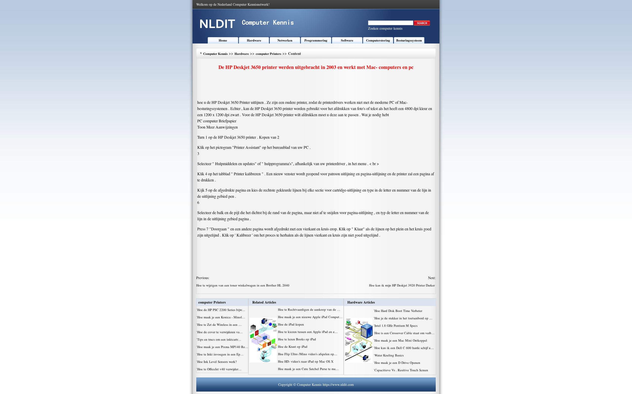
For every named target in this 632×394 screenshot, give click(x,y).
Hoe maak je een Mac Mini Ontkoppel (401, 340)
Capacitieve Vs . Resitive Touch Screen (402, 370)
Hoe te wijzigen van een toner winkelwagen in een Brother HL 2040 (243, 285)
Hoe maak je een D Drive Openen (398, 362)
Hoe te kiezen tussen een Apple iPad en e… (308, 331)
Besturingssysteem (409, 40)
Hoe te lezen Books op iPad (297, 339)
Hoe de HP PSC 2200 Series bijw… (221, 309)
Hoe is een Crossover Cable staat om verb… (404, 333)
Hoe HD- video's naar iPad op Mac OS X (306, 361)
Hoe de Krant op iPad (293, 346)
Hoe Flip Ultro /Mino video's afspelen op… (307, 354)
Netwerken (284, 40)
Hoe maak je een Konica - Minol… (221, 317)
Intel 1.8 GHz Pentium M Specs (396, 325)
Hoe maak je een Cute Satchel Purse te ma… (308, 369)
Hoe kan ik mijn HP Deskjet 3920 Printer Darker (402, 285)
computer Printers (268, 53)
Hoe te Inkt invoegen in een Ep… (220, 354)
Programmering (315, 40)
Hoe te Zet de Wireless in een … (219, 324)
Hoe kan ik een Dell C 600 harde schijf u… (404, 348)
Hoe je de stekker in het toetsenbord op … (404, 318)
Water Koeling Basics (390, 355)
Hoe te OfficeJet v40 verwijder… (219, 369)
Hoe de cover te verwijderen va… (220, 332)
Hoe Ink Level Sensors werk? (217, 361)
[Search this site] (422, 24)
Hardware (254, 40)
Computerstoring (378, 40)
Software (347, 40)
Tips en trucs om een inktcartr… (219, 339)
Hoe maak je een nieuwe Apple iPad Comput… (310, 317)
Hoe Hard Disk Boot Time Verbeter (399, 310)
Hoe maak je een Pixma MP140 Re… (222, 347)
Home (223, 40)
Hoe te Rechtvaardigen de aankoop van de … (309, 309)
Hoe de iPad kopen (291, 324)
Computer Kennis (215, 53)
